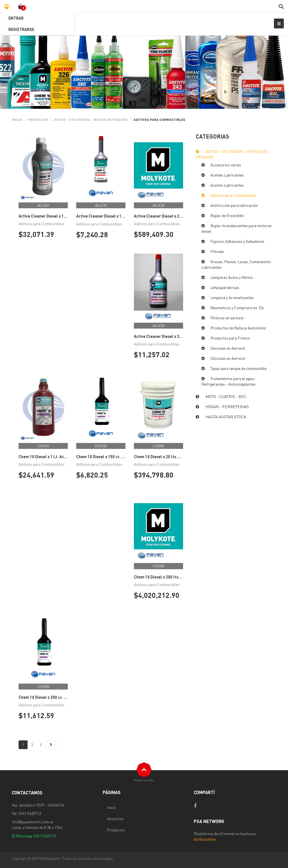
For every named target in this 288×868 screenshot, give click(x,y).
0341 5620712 (44, 835)
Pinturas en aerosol (227, 317)
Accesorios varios (225, 164)
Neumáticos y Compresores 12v (237, 307)
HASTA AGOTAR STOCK (226, 416)
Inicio (17, 119)
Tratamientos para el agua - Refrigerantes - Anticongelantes (228, 381)
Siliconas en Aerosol (227, 348)
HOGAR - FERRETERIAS (227, 406)
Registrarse (21, 29)
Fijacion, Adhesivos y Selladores (237, 241)
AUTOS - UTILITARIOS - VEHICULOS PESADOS (91, 119)
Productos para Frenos (230, 337)
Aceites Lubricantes (227, 174)
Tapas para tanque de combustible (238, 368)
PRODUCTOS (38, 119)
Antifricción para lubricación (234, 205)
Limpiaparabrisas (224, 287)
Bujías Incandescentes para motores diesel (236, 228)
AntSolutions (205, 839)
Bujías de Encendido (227, 215)
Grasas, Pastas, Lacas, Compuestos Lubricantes (236, 264)
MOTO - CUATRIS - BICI (226, 396)
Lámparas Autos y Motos (231, 277)
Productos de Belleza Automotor (238, 327)
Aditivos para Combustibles (233, 195)
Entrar (16, 18)
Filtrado (217, 251)
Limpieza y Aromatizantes (232, 297)
